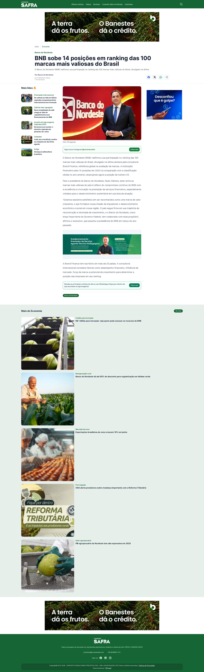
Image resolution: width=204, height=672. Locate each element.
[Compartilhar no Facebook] (148, 77)
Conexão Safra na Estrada (112, 4)
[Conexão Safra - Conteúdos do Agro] (29, 4)
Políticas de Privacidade (147, 665)
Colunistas (129, 4)
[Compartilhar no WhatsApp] (160, 77)
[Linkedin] (105, 658)
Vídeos (88, 4)
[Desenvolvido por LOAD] (108, 668)
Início (37, 46)
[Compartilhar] (166, 77)
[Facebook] (101, 658)
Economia (46, 46)
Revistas (96, 4)
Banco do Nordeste (70, 295)
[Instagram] (110, 658)
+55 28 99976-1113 (114, 652)
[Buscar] (181, 4)
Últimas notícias (77, 4)
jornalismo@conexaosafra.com (94, 652)
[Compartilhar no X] (154, 77)
